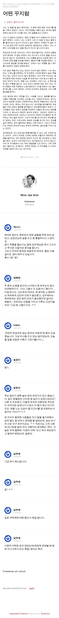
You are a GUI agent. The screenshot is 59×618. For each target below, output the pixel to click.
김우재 (16, 453)
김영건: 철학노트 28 (15, 22)
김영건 (31, 588)
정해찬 (16, 277)
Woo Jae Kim (8, 4)
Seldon (16, 325)
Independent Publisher (18, 614)
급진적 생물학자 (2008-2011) (29, 4)
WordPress (45, 614)
